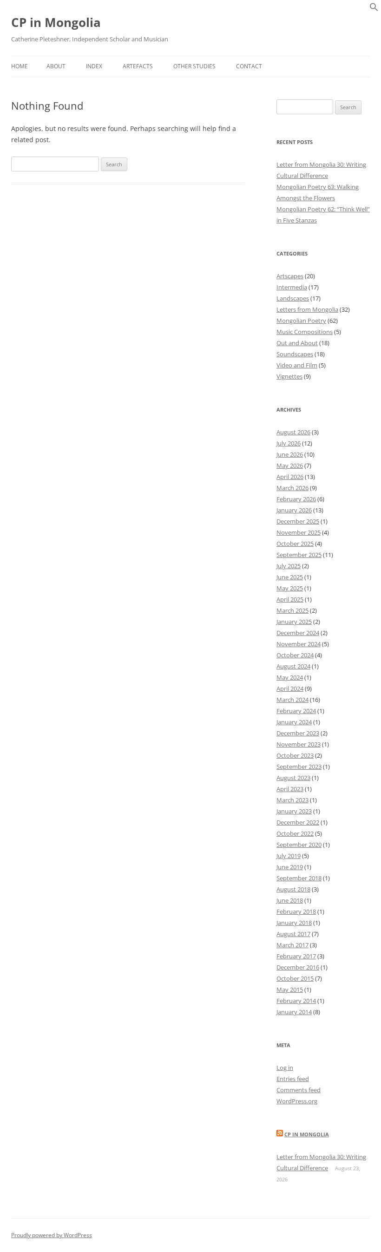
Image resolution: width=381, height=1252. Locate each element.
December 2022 (297, 822)
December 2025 (297, 521)
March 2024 (292, 699)
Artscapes (289, 276)
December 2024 (297, 633)
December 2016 (297, 967)
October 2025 (295, 543)
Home (19, 66)
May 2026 (289, 465)
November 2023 (298, 744)
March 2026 (292, 488)
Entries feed (292, 1079)
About (56, 66)
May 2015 (289, 989)
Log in (284, 1067)
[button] (374, 9)
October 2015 (295, 978)
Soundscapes (294, 354)
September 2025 (299, 555)
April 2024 (289, 688)
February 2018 (296, 911)
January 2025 (294, 621)
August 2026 (293, 432)
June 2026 (289, 454)
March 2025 (292, 610)
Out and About (297, 343)
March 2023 (292, 800)
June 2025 (289, 577)
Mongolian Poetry (301, 320)
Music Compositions (304, 332)
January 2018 (294, 922)
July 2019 (288, 856)
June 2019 (289, 867)
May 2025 (289, 588)
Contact (249, 66)
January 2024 (294, 722)
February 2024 (296, 711)
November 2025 (298, 532)
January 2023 (294, 811)
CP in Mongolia (56, 22)
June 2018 (289, 900)
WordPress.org (296, 1101)
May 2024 (289, 677)
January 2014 (294, 1012)
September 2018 (299, 878)
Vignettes (289, 376)
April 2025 (289, 599)
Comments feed (298, 1090)
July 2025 (288, 566)
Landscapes (292, 298)
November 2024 (298, 644)
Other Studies (194, 66)
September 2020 (299, 844)
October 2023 (295, 755)
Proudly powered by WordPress (51, 1235)
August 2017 (293, 934)
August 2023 (293, 777)
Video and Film (296, 365)
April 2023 (289, 789)
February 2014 (296, 1000)
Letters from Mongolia (307, 309)
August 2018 (293, 889)
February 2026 (296, 499)
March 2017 (292, 945)
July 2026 (288, 443)
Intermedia (291, 287)
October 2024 (295, 655)
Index (94, 66)
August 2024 (293, 666)
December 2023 (297, 733)
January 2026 (294, 510)
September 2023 (299, 766)
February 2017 (296, 956)
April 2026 (289, 476)
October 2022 (295, 833)
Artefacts (138, 66)
